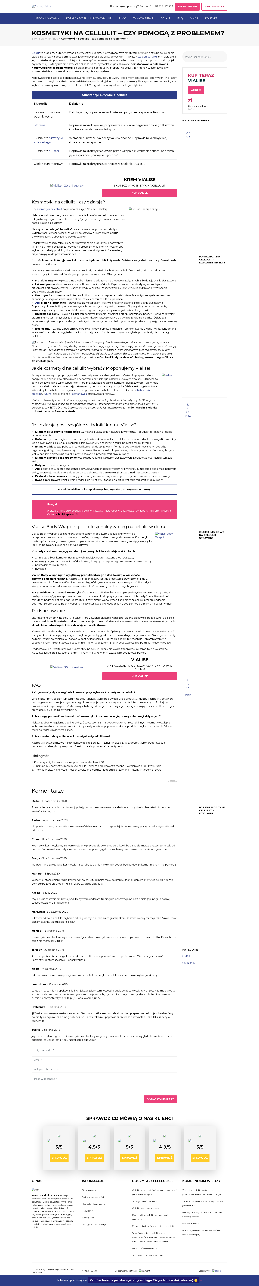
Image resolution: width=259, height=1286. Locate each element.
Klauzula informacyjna (93, 1204)
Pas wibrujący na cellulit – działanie (212, 810)
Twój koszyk (214, 6)
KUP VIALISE (140, 192)
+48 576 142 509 (163, 6)
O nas (194, 18)
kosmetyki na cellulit (49, 209)
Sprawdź (59, 1157)
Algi (37, 302)
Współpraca (88, 1217)
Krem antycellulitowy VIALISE (89, 18)
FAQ (180, 18)
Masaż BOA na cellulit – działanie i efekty (212, 259)
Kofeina (40, 125)
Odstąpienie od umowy (94, 1224)
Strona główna (47, 18)
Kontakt (211, 18)
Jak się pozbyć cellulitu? (144, 1201)
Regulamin (87, 1210)
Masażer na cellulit (191, 1223)
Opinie (165, 18)
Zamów (196, 89)
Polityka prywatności (93, 1197)
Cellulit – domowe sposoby (145, 1208)
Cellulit (36, 53)
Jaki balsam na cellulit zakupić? (148, 1255)
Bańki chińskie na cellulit (144, 1248)
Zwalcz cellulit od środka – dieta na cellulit (153, 1226)
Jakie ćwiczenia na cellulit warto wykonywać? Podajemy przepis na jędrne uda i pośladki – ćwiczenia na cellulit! (153, 1237)
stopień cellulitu (147, 56)
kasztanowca (79, 393)
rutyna (47, 393)
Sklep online (187, 6)
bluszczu (55, 151)
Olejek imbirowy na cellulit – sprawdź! (211, 535)
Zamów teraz (143, 18)
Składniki (189, 962)
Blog (122, 18)
